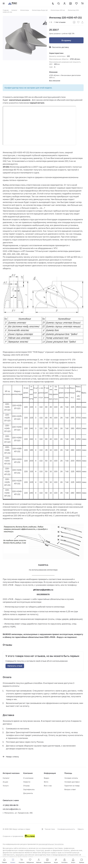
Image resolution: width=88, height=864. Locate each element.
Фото (46, 782)
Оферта (81, 829)
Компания (28, 773)
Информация (50, 773)
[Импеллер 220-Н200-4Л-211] (25, 38)
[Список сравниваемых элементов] (70, 3)
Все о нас (48, 786)
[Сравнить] (74, 22)
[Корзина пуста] (82, 3)
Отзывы (26, 786)
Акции (5, 782)
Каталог (6, 778)
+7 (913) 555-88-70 (10, 805)
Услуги (5, 786)
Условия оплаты (71, 778)
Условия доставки (72, 782)
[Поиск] (58, 3)
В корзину (66, 40)
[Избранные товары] (76, 3)
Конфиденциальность (66, 829)
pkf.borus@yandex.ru (43, 589)
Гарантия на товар (72, 786)
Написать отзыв (14, 666)
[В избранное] (78, 22)
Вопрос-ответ (70, 789)
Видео (46, 778)
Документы (28, 793)
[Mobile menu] (3, 3)
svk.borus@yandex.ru (12, 809)
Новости (26, 782)
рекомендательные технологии (51, 844)
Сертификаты (29, 789)
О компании (28, 778)
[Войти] (64, 3)
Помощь (68, 773)
